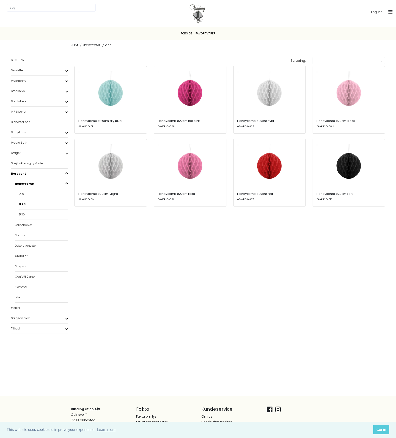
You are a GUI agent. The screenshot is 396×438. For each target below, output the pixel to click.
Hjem (74, 45)
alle (17, 297)
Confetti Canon (25, 277)
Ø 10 (21, 194)
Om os (206, 416)
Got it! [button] (381, 430)
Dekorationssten (26, 246)
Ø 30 (22, 214)
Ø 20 (22, 204)
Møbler (15, 308)
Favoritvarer (205, 33)
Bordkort (21, 235)
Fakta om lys (146, 416)
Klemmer (21, 287)
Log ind (376, 12)
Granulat (21, 256)
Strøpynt (21, 266)
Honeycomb (91, 45)
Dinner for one (20, 122)
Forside (186, 33)
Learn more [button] (106, 430)
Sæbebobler (23, 225)
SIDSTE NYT (18, 60)
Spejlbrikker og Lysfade (27, 163)
